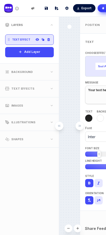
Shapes (17, 139)
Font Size (92, 148)
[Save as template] (46, 8)
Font (88, 128)
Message (91, 82)
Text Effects (22, 88)
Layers (17, 25)
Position (92, 25)
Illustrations (23, 122)
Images (17, 105)
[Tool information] (17, 8)
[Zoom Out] (68, 228)
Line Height (93, 160)
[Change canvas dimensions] (67, 8)
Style (89, 175)
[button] (8, 39)
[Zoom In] (78, 228)
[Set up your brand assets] (56, 8)
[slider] (99, 154)
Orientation (94, 193)
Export (86, 8)
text (89, 42)
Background (22, 72)
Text (89, 111)
